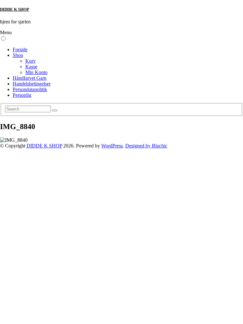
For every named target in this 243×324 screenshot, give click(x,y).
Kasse (31, 66)
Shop (18, 55)
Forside (20, 49)
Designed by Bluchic (146, 145)
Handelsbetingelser (32, 83)
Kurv (30, 61)
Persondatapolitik (30, 89)
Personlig (22, 95)
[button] (3, 38)
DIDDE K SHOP (14, 9)
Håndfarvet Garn (30, 78)
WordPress (112, 145)
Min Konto (36, 72)
